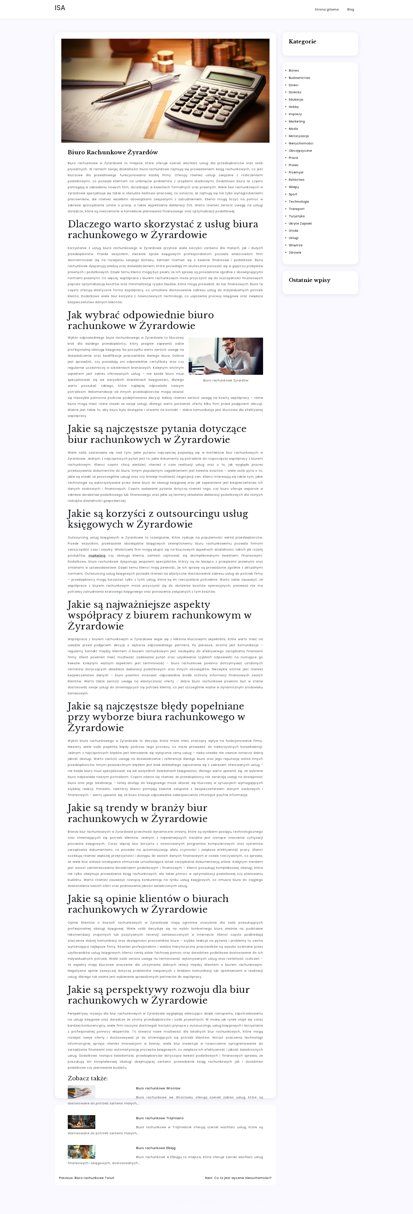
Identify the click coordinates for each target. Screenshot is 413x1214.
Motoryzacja (299, 136)
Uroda (294, 230)
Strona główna (327, 9)
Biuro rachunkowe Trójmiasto (160, 1118)
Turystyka (297, 216)
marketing (97, 555)
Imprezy (295, 114)
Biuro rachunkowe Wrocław (158, 1088)
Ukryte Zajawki (300, 223)
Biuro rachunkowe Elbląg (156, 1148)
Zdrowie (295, 252)
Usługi (294, 238)
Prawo (294, 165)
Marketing (297, 121)
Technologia (299, 201)
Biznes (294, 70)
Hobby (294, 107)
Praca (293, 158)
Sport (293, 194)
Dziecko (295, 92)
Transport (297, 209)
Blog (350, 9)
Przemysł (296, 172)
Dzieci (294, 85)
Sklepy (294, 187)
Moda (293, 129)
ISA (60, 7)
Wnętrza (296, 245)
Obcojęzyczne (300, 150)
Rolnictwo (297, 180)
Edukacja (296, 99)
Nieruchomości (301, 143)
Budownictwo (300, 78)
